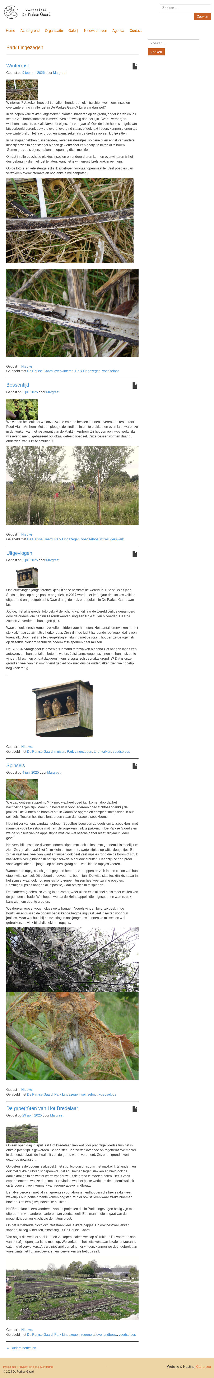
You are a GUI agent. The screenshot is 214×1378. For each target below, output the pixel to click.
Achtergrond (29, 31)
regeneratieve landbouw (99, 1334)
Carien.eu (203, 1366)
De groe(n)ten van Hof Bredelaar (42, 1108)
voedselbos (110, 371)
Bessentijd (17, 385)
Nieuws (27, 366)
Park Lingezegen (88, 371)
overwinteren (64, 371)
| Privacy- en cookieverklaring (35, 1366)
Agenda (118, 31)
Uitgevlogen (19, 553)
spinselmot (89, 1094)
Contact (136, 31)
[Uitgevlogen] (22, 577)
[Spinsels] (22, 789)
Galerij (73, 31)
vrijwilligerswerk (112, 539)
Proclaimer (9, 1366)
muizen (59, 751)
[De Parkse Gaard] (71, 12)
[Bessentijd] (22, 409)
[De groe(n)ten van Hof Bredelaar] (22, 1132)
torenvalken (102, 751)
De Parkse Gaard (40, 371)
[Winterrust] (22, 89)
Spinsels (15, 765)
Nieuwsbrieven (95, 31)
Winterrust (17, 65)
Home (10, 31)
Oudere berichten (21, 1348)
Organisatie (54, 31)
